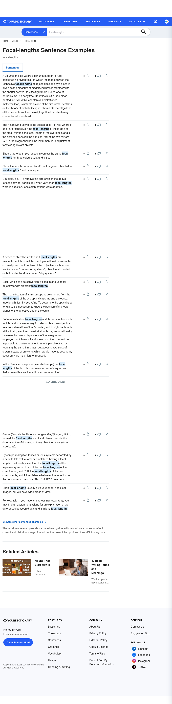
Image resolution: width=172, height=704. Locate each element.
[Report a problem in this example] (107, 76)
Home (5, 40)
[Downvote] (99, 76)
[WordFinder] (167, 21)
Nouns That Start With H (42, 563)
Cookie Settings (98, 647)
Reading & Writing (59, 667)
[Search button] (145, 32)
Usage (52, 660)
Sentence (16, 40)
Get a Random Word (18, 642)
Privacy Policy (97, 633)
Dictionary (54, 626)
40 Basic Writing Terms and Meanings (100, 567)
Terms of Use (97, 653)
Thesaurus (54, 633)
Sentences (31, 32)
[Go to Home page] (17, 21)
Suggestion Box (140, 633)
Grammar (53, 647)
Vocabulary (54, 653)
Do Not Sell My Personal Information (101, 662)
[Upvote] (87, 76)
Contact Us (137, 626)
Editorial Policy (98, 640)
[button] (156, 21)
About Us (94, 626)
